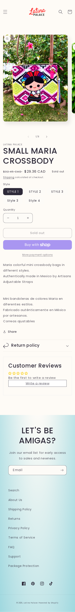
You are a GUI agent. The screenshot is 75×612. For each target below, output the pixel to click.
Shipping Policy (20, 509)
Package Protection (23, 566)
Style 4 (34, 201)
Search (13, 490)
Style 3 (12, 201)
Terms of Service (21, 537)
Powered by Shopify (49, 603)
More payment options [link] (37, 255)
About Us (15, 500)
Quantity (9, 210)
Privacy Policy (19, 528)
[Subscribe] (61, 470)
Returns (14, 519)
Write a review (37, 383)
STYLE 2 (35, 192)
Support (14, 556)
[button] (5, 11)
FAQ (11, 547)
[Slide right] (46, 136)
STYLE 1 (13, 192)
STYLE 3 (57, 192)
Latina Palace (31, 603)
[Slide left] (28, 136)
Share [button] (12, 332)
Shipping (8, 177)
